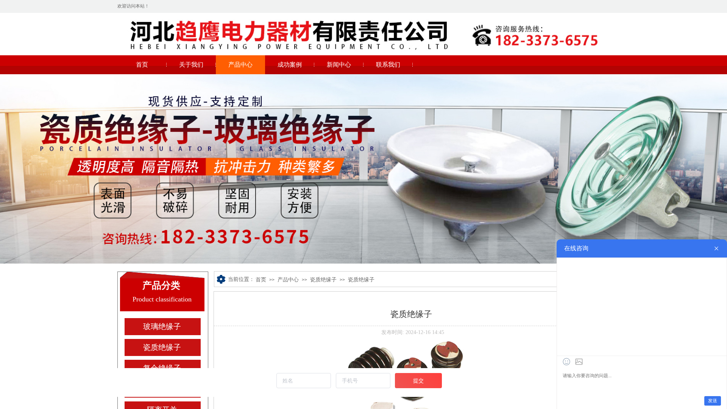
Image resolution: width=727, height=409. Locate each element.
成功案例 (290, 64)
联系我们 (388, 64)
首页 (142, 64)
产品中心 (240, 64)
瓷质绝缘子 (323, 280)
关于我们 (191, 64)
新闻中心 (339, 64)
